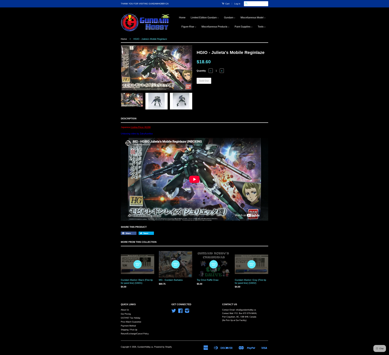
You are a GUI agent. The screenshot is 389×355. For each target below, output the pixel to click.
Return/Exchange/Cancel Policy (135, 334)
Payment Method (128, 326)
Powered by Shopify (163, 347)
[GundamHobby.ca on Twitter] (173, 312)
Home (124, 39)
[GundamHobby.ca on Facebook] (180, 312)
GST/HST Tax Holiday (130, 318)
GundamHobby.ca (145, 347)
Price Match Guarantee (131, 322)
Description (128, 118)
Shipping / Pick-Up (129, 330)
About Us (125, 310)
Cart (227, 3)
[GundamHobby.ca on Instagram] (187, 312)
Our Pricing (126, 314)
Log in (237, 3)
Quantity (201, 70)
